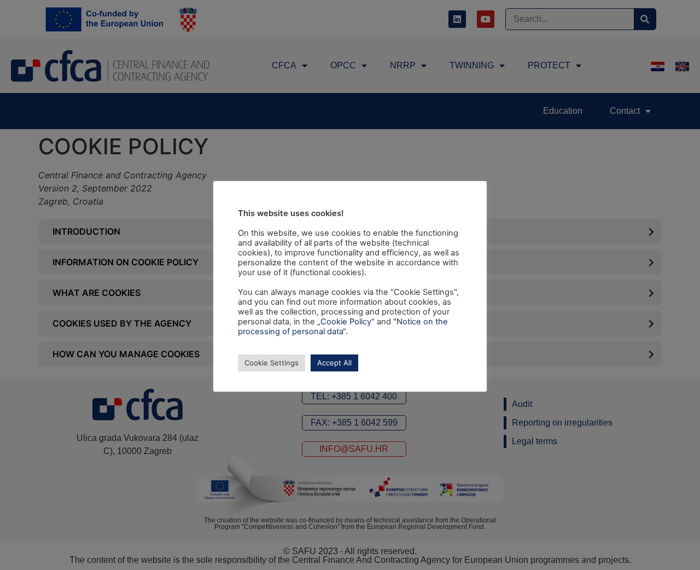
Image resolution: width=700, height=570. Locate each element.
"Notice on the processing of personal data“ (343, 326)
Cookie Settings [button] (271, 362)
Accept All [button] (334, 362)
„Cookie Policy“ (346, 322)
